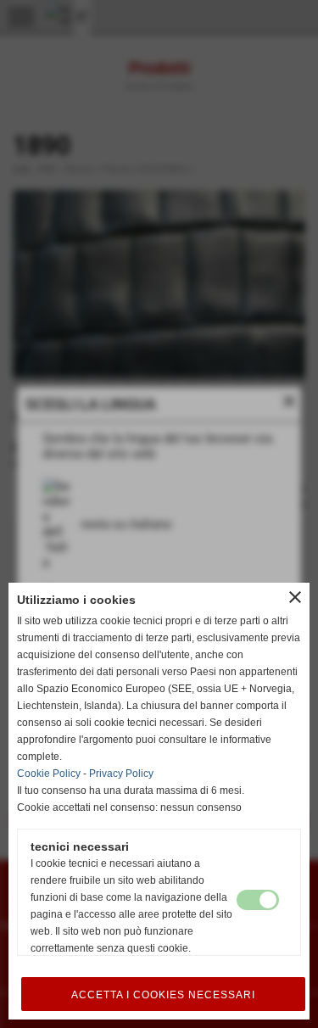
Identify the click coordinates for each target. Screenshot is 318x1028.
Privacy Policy (121, 773)
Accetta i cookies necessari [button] (163, 995)
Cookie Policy (49, 773)
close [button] (295, 597)
